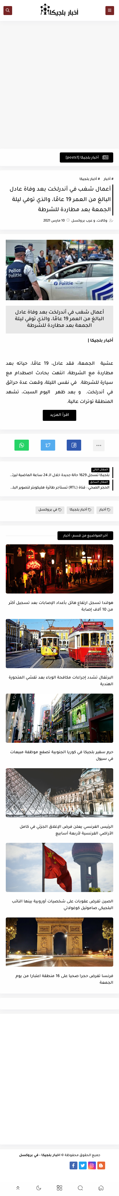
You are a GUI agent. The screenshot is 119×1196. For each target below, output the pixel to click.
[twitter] (83, 1165)
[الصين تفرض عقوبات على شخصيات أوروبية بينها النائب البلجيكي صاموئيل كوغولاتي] (59, 867)
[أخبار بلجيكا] (64, 1165)
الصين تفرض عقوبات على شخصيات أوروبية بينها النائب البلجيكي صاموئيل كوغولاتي (62, 905)
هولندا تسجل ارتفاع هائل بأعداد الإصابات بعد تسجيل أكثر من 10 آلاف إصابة (61, 606)
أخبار (107, 179)
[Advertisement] (59, 84)
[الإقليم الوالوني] (36, 1165)
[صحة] (18, 1165)
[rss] (110, 1165)
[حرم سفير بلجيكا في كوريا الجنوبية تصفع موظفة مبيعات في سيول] (59, 718)
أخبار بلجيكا (88, 179)
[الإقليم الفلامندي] (46, 1165)
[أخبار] (27, 1165)
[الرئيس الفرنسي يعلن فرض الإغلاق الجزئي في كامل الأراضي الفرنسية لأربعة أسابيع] (59, 792)
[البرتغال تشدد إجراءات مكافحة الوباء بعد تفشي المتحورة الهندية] (59, 643)
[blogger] (101, 1165)
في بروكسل (47, 510)
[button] (74, 445)
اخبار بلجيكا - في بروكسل (39, 1156)
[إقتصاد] (9, 1165)
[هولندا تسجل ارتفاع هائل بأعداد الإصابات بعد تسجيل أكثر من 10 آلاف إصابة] (59, 569)
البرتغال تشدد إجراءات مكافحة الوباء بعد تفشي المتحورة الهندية (61, 681)
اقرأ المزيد (59, 415)
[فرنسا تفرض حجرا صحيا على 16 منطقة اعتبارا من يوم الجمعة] (59, 942)
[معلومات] (59, 1173)
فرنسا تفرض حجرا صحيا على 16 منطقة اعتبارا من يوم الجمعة (64, 979)
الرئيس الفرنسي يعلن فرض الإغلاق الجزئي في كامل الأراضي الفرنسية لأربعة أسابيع (66, 830)
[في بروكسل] (55, 1165)
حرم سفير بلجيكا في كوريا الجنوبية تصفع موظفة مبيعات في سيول (61, 755)
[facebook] (73, 1165)
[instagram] (92, 1165)
